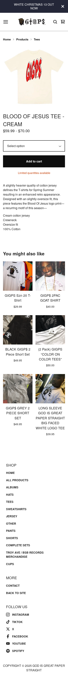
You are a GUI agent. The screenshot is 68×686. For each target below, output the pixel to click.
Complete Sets (18, 545)
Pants (10, 531)
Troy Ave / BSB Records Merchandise (25, 554)
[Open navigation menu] (5, 21)
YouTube (19, 643)
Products (22, 39)
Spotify (18, 651)
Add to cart (34, 161)
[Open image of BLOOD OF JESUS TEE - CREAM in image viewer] (34, 77)
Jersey (11, 516)
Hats (10, 494)
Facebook (20, 636)
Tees (37, 39)
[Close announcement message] (63, 6)
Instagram (20, 614)
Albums (12, 487)
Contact (13, 586)
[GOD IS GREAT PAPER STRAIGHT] (31, 22)
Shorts (12, 538)
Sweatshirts (16, 509)
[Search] (55, 21)
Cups (10, 564)
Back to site (16, 593)
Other (11, 523)
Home (7, 39)
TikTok (17, 622)
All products (17, 480)
